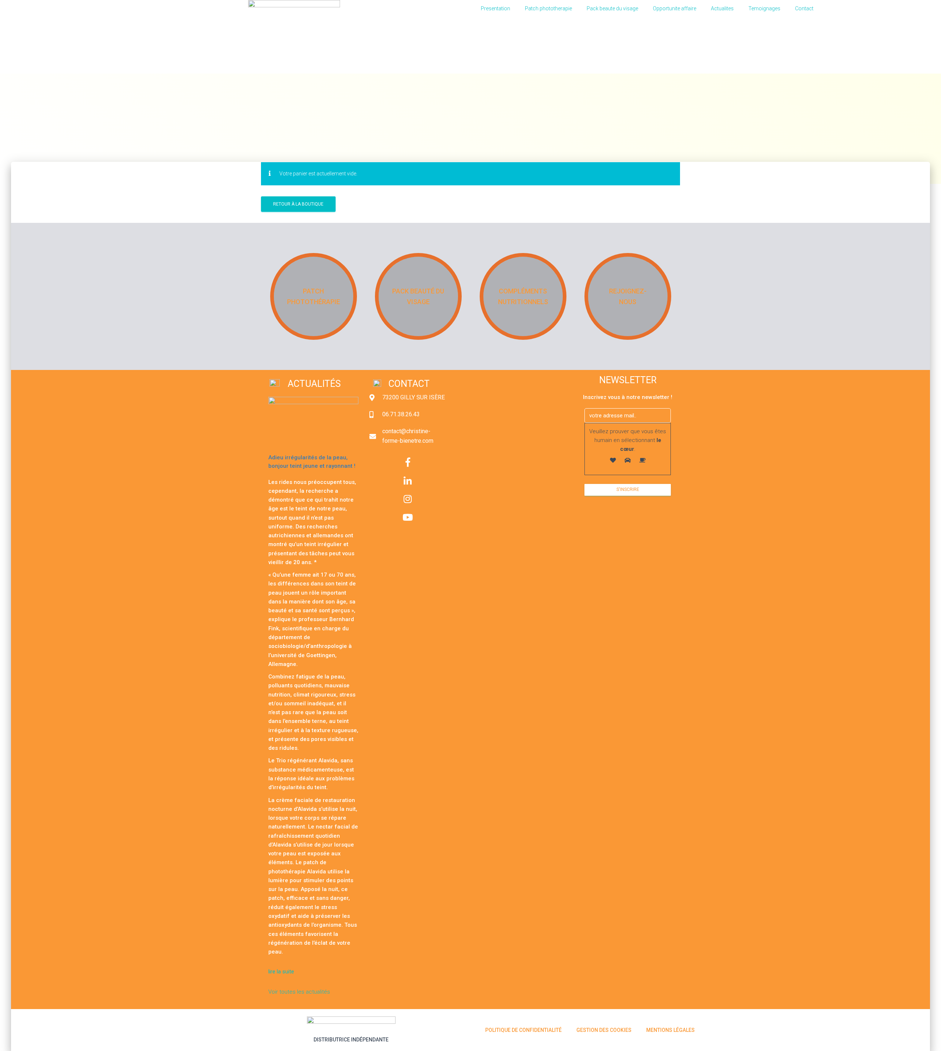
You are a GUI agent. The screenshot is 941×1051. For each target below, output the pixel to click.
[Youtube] (407, 517)
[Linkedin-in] (407, 480)
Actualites (722, 8)
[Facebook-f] (407, 462)
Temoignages (764, 8)
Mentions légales (670, 1030)
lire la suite (282, 971)
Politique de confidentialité (523, 1030)
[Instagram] (407, 499)
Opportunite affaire (674, 8)
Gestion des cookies (603, 1030)
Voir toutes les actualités (299, 991)
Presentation (495, 8)
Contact (804, 8)
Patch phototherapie (548, 8)
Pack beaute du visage (612, 8)
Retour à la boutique (298, 204)
